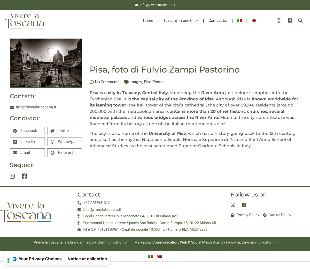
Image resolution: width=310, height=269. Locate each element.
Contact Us (218, 20)
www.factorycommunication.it (252, 242)
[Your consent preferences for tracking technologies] (8, 260)
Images (136, 82)
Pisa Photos (154, 82)
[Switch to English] (159, 256)
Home (148, 20)
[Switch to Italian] (239, 20)
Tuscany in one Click (180, 20)
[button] (300, 20)
